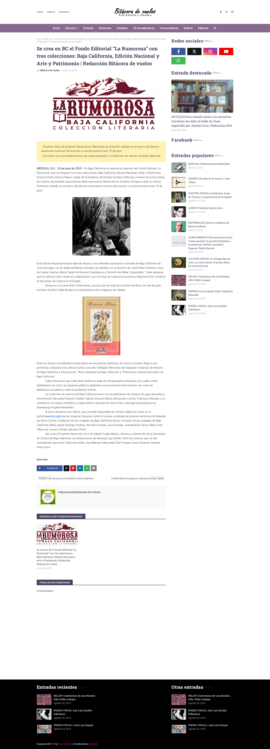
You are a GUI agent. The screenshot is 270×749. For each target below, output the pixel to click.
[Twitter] (66, 468)
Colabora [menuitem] (122, 28)
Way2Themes (65, 744)
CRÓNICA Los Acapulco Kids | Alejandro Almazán (210, 293)
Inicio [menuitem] (56, 28)
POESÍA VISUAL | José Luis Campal (73, 725)
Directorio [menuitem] (105, 28)
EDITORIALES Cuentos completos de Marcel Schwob (208, 224)
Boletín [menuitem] (188, 28)
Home (40, 11)
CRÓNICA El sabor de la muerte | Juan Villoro (209, 180)
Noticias (48, 39)
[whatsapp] (178, 60)
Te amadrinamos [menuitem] (144, 28)
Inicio (39, 39)
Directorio (64, 11)
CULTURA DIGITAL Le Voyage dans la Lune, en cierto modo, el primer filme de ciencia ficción (209, 262)
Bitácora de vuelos (50, 70)
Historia (51, 11)
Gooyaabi (93, 744)
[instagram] (231, 12)
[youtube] (226, 51)
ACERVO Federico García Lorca (205, 208)
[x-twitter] (226, 12)
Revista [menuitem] (70, 28)
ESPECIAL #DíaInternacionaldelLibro (209, 163)
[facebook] (220, 12)
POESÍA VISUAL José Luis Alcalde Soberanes (207, 307)
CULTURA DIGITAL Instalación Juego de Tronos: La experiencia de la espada (210, 195)
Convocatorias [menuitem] (169, 28)
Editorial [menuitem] (203, 28)
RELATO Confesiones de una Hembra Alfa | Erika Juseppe (209, 278)
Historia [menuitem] (88, 28)
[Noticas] (202, 96)
